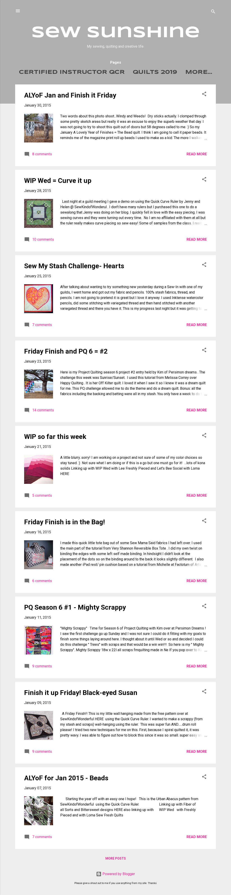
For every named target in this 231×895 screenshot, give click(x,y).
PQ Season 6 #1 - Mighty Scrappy (75, 607)
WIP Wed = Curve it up (57, 180)
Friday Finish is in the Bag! (64, 522)
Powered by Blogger (118, 874)
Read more (197, 154)
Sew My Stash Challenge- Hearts (74, 266)
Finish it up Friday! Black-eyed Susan (80, 693)
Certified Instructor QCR (72, 72)
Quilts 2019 (155, 72)
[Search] (213, 12)
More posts (115, 858)
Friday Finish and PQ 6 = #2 (66, 351)
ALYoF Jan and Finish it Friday (70, 95)
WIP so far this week (55, 437)
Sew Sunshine (115, 33)
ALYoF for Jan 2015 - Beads (66, 778)
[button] (204, 94)
